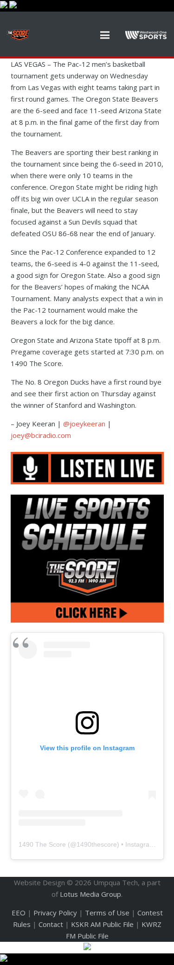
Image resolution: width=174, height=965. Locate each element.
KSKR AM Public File (102, 924)
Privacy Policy (55, 912)
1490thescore (97, 844)
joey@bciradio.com (41, 435)
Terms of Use (107, 912)
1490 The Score (42, 844)
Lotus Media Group (90, 894)
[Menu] (105, 35)
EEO (19, 912)
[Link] (18, 35)
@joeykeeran (84, 423)
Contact (51, 924)
